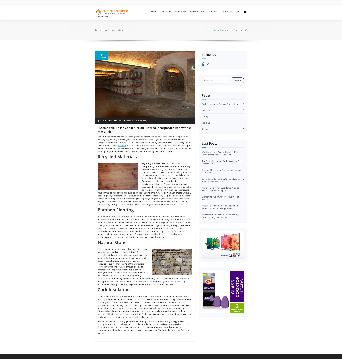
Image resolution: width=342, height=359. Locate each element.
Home (153, 11)
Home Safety (197, 11)
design (146, 121)
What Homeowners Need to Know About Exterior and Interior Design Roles (220, 207)
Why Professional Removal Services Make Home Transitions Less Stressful (220, 153)
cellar (128, 121)
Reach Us (227, 11)
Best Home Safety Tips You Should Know (220, 104)
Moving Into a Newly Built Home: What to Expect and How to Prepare (220, 189)
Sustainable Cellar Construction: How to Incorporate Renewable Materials (144, 129)
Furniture (166, 11)
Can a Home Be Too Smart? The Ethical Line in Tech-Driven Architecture (223, 180)
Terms (205, 129)
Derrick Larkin (106, 121)
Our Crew (213, 11)
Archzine (122, 145)
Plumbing (180, 11)
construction (137, 121)
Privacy (205, 116)
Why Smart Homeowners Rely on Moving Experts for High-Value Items (220, 216)
